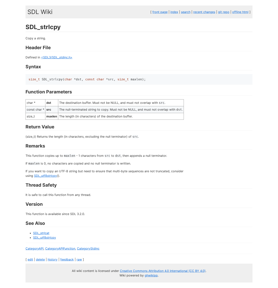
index (174, 12)
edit (30, 259)
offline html (240, 12)
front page (160, 12)
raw (79, 259)
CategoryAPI (34, 248)
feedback (67, 259)
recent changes (204, 12)
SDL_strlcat (41, 233)
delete (40, 259)
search (185, 12)
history (52, 259)
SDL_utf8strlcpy (45, 176)
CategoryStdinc (88, 248)
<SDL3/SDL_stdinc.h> (56, 57)
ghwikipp (151, 275)
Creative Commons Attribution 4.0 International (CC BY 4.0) (163, 271)
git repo (223, 12)
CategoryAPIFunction (60, 248)
